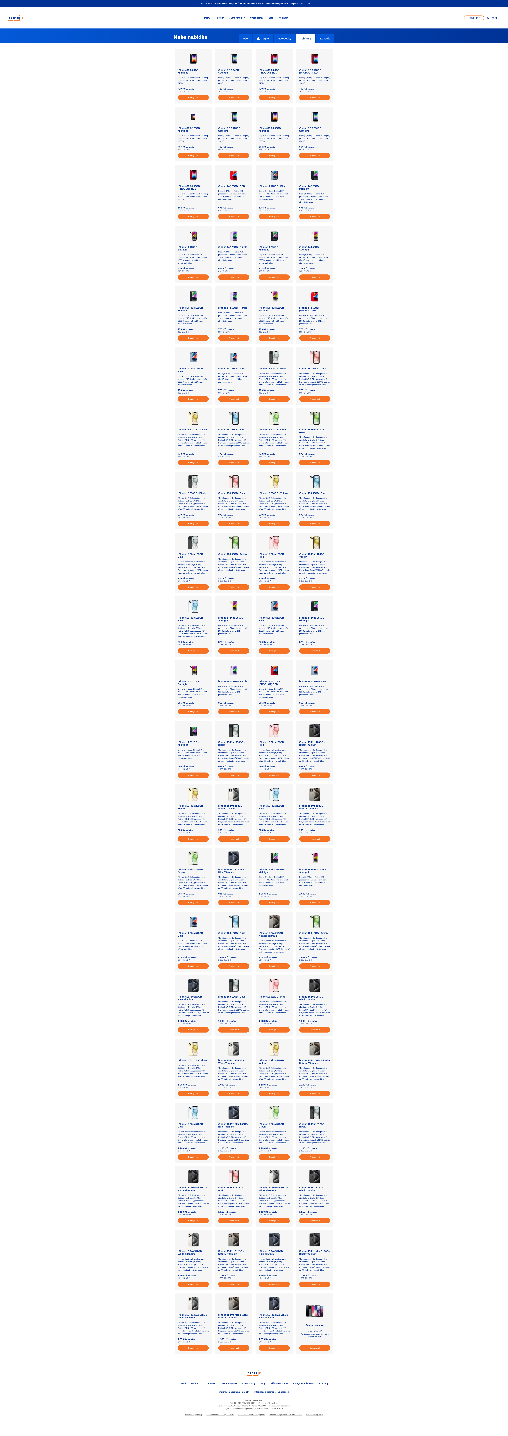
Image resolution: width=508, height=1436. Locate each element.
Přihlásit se (474, 18)
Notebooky (284, 38)
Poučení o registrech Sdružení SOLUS (285, 1414)
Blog (271, 18)
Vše (245, 38)
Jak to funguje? (237, 18)
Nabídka (220, 18)
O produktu (210, 1383)
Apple (265, 38)
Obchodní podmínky (193, 1414)
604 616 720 (239, 1403)
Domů (207, 18)
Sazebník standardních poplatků (251, 1414)
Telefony (305, 38)
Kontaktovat (315, 1348)
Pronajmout (198, 97)
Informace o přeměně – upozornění (271, 1392)
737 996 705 (252, 1403)
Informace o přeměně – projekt (234, 1392)
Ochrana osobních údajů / (220, 1414)
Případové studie (279, 1383)
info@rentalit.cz (271, 1403)
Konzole (325, 38)
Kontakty (283, 18)
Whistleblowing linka (314, 1414)
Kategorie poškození (303, 1383)
